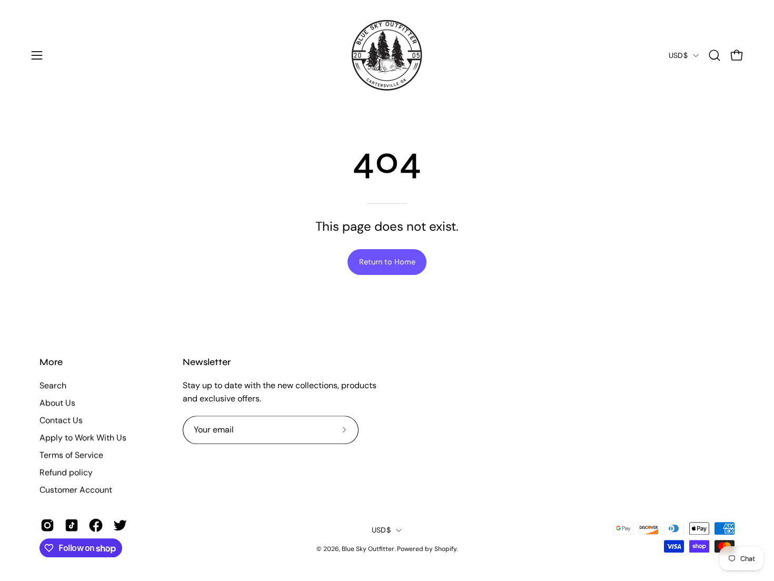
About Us (57, 402)
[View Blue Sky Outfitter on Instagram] (47, 525)
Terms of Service (71, 454)
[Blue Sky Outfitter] (387, 55)
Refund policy (66, 472)
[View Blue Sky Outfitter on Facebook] (96, 525)
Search (52, 385)
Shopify (445, 549)
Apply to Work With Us (82, 437)
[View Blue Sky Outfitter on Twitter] (120, 525)
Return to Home (387, 262)
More (51, 362)
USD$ (678, 55)
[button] (714, 55)
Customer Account (75, 489)
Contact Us (61, 420)
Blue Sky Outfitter (368, 549)
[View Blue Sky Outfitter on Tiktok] (72, 525)
